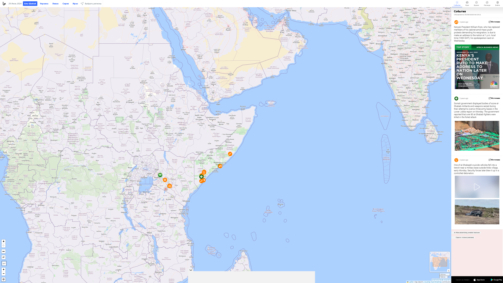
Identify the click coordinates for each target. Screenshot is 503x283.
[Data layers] (4, 279)
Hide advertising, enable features (468, 232)
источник (495, 22)
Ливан (55, 3)
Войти (497, 5)
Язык (467, 5)
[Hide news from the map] (4, 257)
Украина (44, 3)
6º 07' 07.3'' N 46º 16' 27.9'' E (441, 280)
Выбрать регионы (93, 3)
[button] (201, 181)
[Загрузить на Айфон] (479, 280)
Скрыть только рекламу (465, 237)
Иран (75, 3)
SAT (4, 263)
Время (476, 5)
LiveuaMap (427, 282)
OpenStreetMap (436, 282)
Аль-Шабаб (30, 3)
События (457, 5)
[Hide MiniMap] (448, 270)
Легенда (487, 5)
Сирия (65, 3)
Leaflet (410, 282)
